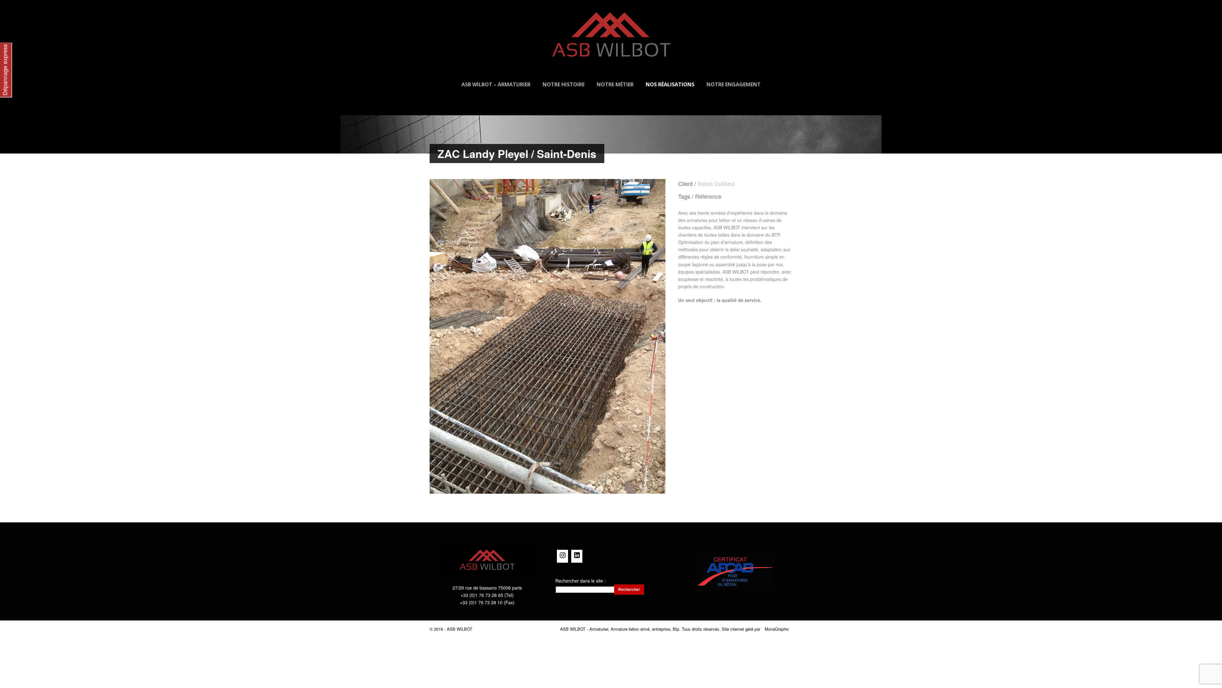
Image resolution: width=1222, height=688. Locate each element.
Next (654, 336)
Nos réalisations (670, 84)
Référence (708, 196)
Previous (440, 336)
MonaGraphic (777, 629)
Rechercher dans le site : (580, 580)
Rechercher (629, 589)
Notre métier (615, 84)
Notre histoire (564, 84)
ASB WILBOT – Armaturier (495, 84)
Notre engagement (733, 84)
